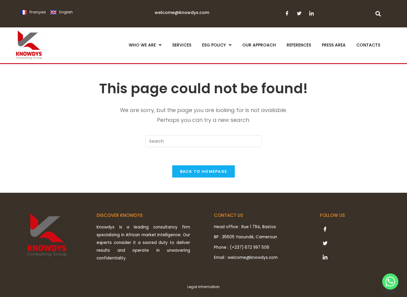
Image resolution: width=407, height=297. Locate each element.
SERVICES (181, 45)
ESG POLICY (214, 45)
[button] (145, 45)
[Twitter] (299, 15)
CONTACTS (368, 45)
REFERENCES (299, 45)
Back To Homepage (203, 171)
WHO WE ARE (142, 45)
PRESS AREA (334, 45)
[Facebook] (287, 15)
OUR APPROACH (259, 45)
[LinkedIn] (311, 15)
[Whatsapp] (390, 281)
